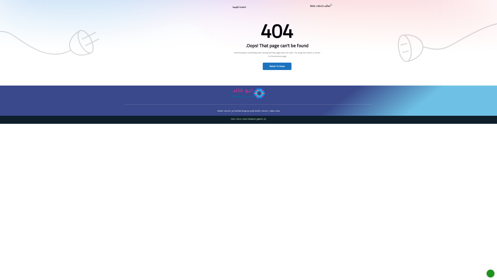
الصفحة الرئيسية (239, 7)
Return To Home (277, 66)
